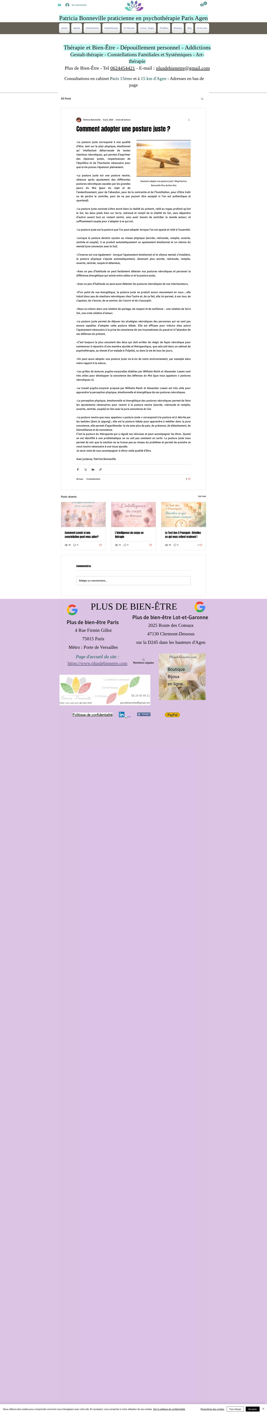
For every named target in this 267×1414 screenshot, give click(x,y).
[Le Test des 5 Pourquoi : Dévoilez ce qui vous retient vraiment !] (183, 514)
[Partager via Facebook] (77, 469)
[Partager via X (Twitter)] (85, 469)
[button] (203, 4)
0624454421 (122, 68)
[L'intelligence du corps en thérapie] (133, 514)
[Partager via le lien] (100, 469)
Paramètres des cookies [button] (212, 1409)
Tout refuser (235, 1409)
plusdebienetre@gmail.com (183, 68)
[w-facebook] (128, 718)
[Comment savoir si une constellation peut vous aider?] (83, 514)
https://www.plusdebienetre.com (97, 663)
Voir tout (202, 496)
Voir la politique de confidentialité (169, 1409)
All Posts (66, 98)
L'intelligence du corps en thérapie (129, 535)
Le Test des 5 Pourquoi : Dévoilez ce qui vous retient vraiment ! (183, 535)
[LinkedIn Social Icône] (121, 714)
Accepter (252, 1409)
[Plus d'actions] (189, 120)
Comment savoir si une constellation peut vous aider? (82, 535)
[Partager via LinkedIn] (92, 469)
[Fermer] (263, 1409)
